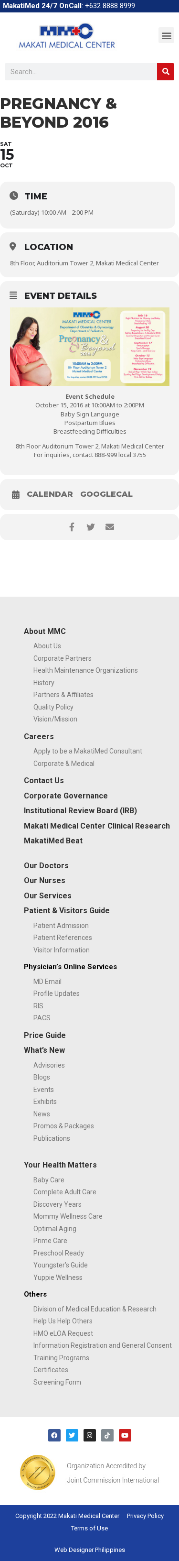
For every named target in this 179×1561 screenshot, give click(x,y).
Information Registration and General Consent (102, 1345)
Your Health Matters (60, 1164)
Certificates (50, 1370)
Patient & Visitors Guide (67, 910)
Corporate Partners (62, 658)
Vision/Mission (55, 719)
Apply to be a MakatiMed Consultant (87, 751)
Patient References (62, 937)
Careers (39, 736)
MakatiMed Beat (53, 840)
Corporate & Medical (64, 763)
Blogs (41, 1077)
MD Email (47, 981)
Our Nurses (44, 880)
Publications (51, 1138)
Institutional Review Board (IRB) (80, 810)
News (41, 1114)
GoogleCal (106, 494)
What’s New (44, 1050)
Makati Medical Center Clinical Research (97, 825)
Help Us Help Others (63, 1321)
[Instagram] (90, 1435)
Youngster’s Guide (60, 1265)
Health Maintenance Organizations (85, 670)
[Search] (165, 71)
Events (43, 1089)
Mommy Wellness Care (68, 1216)
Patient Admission (61, 925)
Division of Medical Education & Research (95, 1309)
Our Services (48, 895)
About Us (47, 646)
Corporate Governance (66, 795)
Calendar (50, 494)
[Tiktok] (107, 1435)
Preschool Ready (58, 1253)
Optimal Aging (54, 1229)
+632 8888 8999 (110, 5)
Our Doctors (46, 865)
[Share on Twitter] (91, 527)
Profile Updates (56, 993)
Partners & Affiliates (63, 695)
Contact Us (44, 780)
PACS (42, 1018)
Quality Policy (53, 707)
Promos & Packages (63, 1126)
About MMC (45, 631)
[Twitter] (72, 1435)
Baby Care (48, 1180)
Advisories (49, 1065)
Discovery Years (57, 1204)
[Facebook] (54, 1435)
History (43, 683)
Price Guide (45, 1035)
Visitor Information (61, 950)
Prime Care (50, 1240)
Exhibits (45, 1101)
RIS (38, 1006)
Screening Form (57, 1382)
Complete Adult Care (64, 1192)
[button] (166, 35)
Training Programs (61, 1358)
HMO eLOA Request (63, 1333)
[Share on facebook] (71, 527)
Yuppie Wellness (58, 1277)
